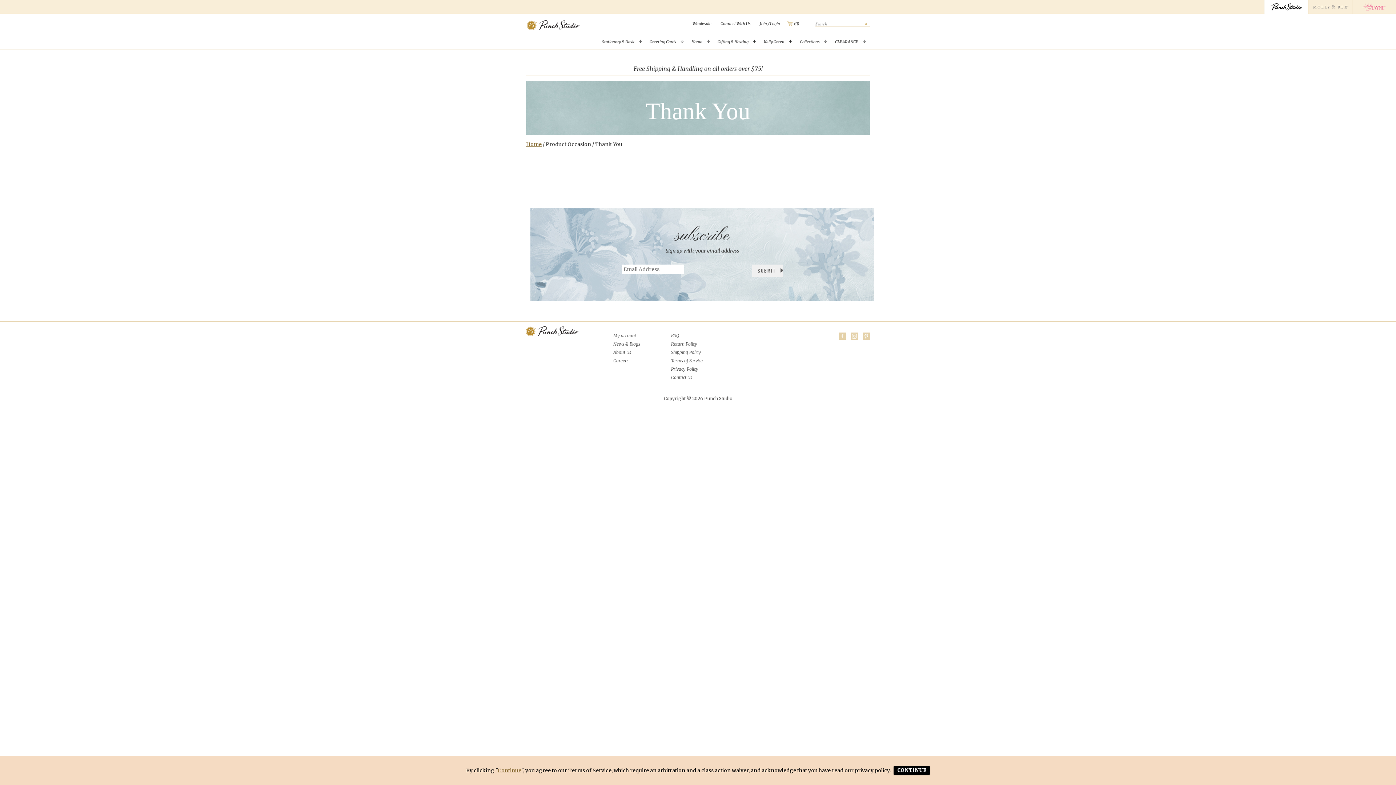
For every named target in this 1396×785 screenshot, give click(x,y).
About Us (622, 352)
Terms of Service (687, 360)
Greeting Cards (663, 41)
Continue (509, 770)
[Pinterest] (866, 336)
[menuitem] (702, 23)
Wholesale (702, 23)
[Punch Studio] (1286, 7)
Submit (767, 270)
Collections (810, 41)
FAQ (675, 335)
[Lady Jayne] (1374, 7)
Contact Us (681, 377)
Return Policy (684, 344)
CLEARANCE (846, 41)
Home (696, 41)
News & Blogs (626, 344)
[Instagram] (854, 336)
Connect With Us (736, 23)
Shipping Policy (686, 352)
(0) (796, 23)
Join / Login (770, 23)
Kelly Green (774, 41)
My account (624, 335)
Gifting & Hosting (733, 41)
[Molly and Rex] (1330, 7)
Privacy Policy (684, 369)
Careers (621, 360)
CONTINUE (911, 770)
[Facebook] (842, 336)
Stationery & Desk (618, 41)
